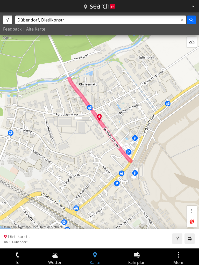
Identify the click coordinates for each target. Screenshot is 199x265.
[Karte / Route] (85, 7)
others (58, 227)
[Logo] (102, 6)
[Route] (177, 238)
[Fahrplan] (189, 238)
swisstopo (24, 227)
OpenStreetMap (42, 227)
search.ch (10, 227)
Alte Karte (35, 29)
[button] (99, 117)
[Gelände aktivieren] (192, 42)
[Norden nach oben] (192, 54)
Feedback (12, 29)
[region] (99, 130)
